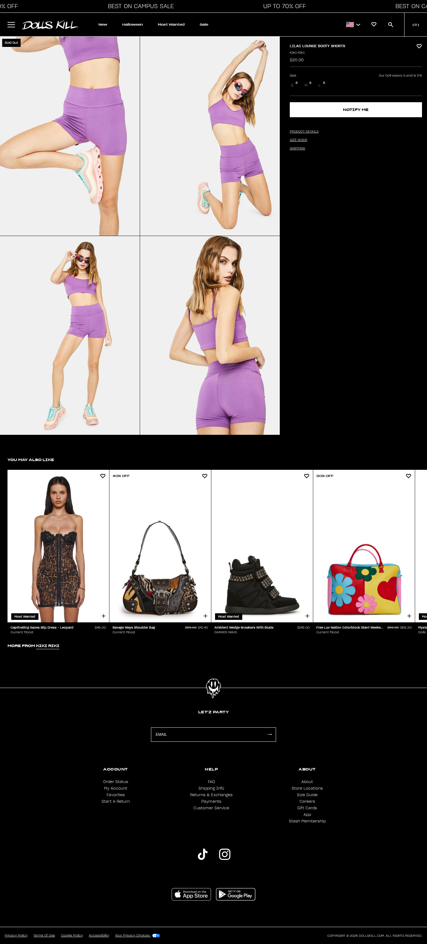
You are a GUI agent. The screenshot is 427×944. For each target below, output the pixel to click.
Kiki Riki (297, 52)
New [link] (102, 25)
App (307, 814)
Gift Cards (307, 808)
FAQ (211, 782)
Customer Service (211, 808)
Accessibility (99, 935)
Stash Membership (307, 821)
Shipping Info (211, 788)
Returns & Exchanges (211, 795)
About (307, 782)
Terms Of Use (44, 935)
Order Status (115, 782)
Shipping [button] (297, 148)
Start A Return (116, 801)
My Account (115, 788)
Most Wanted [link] (171, 25)
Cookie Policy (72, 935)
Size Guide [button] (298, 140)
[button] (139, 6)
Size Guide (307, 795)
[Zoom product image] (70, 136)
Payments (211, 801)
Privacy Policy (16, 935)
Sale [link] (204, 25)
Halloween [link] (132, 25)
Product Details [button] (304, 131)
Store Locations (307, 788)
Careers (307, 801)
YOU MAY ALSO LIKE (31, 459)
